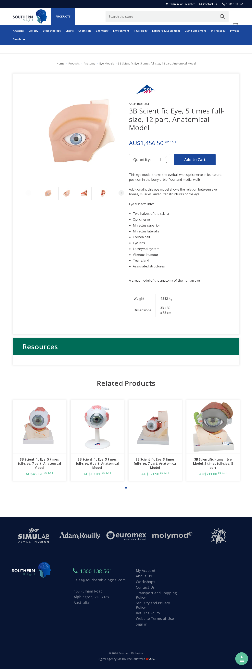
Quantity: (142, 159)
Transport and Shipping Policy (156, 595)
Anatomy (18, 30)
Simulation (19, 39)
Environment (121, 30)
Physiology (140, 30)
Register (189, 4)
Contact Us (145, 587)
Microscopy (218, 30)
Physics (234, 30)
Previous (28, 193)
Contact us (210, 4)
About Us (144, 576)
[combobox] (167, 16)
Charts (70, 30)
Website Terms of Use (155, 618)
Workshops (145, 581)
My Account (146, 570)
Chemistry (102, 30)
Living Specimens (195, 30)
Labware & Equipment (166, 30)
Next (121, 193)
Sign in (174, 4)
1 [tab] (126, 488)
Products (63, 16)
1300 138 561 (235, 4)
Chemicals (84, 30)
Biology (33, 30)
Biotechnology (52, 30)
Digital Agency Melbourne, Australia (121, 659)
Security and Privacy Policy (153, 605)
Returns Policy (148, 613)
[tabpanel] (39, 440)
